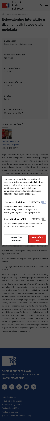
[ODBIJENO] (43, 222)
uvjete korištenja (26, 194)
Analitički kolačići (15, 219)
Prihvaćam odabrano (16, 239)
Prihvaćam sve (37, 239)
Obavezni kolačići (14, 202)
